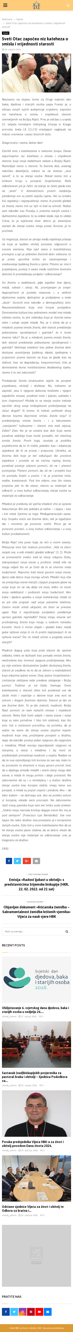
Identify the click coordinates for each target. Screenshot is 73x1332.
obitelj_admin (9, 1016)
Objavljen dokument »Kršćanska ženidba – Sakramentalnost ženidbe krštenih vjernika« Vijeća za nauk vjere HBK (36, 912)
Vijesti (5, 33)
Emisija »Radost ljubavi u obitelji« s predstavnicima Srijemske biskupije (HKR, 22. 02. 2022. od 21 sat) (36, 884)
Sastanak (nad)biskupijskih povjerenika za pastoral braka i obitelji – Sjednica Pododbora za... (34, 1076)
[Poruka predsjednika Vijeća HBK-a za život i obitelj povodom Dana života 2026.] (36, 1113)
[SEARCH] (67, 931)
